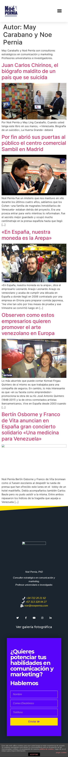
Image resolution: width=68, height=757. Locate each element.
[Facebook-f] (26, 618)
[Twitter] (17, 618)
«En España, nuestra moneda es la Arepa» (27, 235)
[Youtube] (34, 618)
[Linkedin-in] (50, 618)
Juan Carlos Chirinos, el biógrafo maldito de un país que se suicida (30, 71)
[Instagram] (42, 618)
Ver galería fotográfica (34, 627)
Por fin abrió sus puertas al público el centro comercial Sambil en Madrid (34, 143)
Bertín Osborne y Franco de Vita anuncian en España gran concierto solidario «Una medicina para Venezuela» (31, 426)
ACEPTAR (34, 754)
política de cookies (47, 749)
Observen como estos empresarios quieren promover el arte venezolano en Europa (28, 324)
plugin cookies (61, 752)
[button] (59, 10)
